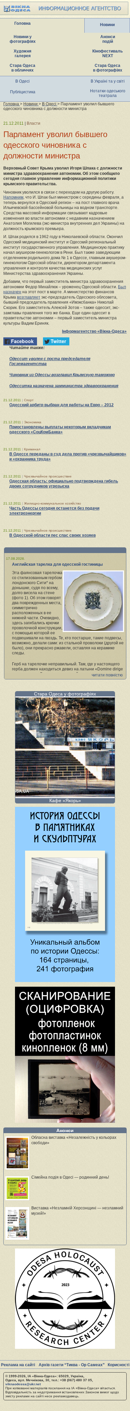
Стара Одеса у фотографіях (65, 693)
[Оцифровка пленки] (65, 1121)
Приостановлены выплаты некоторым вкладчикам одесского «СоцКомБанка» (60, 429)
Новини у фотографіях (23, 39)
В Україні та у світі (108, 81)
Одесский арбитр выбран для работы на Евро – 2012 (61, 405)
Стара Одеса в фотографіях (107, 68)
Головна (22, 23)
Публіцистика (22, 92)
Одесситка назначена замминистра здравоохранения (63, 386)
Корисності (118, 1365)
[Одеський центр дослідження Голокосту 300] (65, 1347)
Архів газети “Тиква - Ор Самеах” (72, 1365)
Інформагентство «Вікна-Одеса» (94, 331)
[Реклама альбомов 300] (65, 980)
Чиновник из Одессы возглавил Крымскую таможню (62, 374)
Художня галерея (22, 53)
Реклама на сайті (18, 1365)
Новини (107, 24)
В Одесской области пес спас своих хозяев (52, 535)
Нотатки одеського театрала (107, 93)
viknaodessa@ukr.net (23, 1384)
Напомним (13, 197)
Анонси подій (107, 39)
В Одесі (22, 81)
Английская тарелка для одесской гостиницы (57, 564)
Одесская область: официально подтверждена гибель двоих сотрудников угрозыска (63, 484)
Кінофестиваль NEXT (107, 53)
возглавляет (28, 297)
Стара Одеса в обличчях (22, 68)
